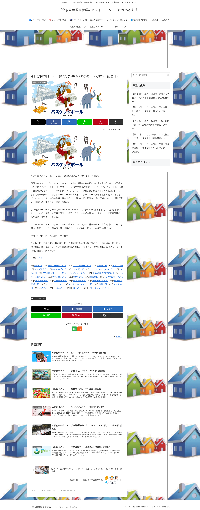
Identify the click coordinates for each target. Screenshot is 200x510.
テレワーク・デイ (54, 284)
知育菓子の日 (41, 280)
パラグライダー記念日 (98, 288)
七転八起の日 (78, 269)
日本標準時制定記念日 (103, 273)
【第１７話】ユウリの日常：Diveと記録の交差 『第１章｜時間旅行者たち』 (150, 136)
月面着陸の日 (60, 280)
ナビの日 (38, 265)
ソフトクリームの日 (82, 265)
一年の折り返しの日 (57, 265)
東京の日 (94, 277)
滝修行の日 (102, 265)
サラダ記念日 (40, 269)
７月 (40, 258)
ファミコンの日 (59, 277)
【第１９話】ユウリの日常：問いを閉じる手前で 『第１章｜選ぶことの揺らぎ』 (150, 111)
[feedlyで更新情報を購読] (74, 328)
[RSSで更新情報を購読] (79, 328)
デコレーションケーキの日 (74, 273)
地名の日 (43, 288)
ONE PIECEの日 (100, 280)
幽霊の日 (103, 284)
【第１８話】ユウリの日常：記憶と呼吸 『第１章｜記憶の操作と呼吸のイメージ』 (151, 125)
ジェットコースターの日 (101, 269)
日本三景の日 (79, 280)
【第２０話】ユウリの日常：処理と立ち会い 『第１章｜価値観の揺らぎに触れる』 (150, 98)
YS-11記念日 (49, 273)
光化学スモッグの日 (114, 277)
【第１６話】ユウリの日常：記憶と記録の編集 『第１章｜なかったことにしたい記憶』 (150, 148)
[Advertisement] (100, 49)
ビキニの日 (117, 265)
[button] (116, 122)
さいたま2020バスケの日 (80, 284)
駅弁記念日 (78, 277)
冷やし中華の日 (59, 269)
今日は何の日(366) (39, 298)
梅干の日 (77, 288)
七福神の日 (59, 288)
